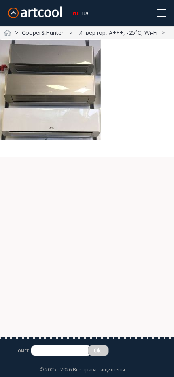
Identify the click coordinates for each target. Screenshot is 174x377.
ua (85, 13)
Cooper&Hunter (43, 32)
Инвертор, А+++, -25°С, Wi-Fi (117, 32)
